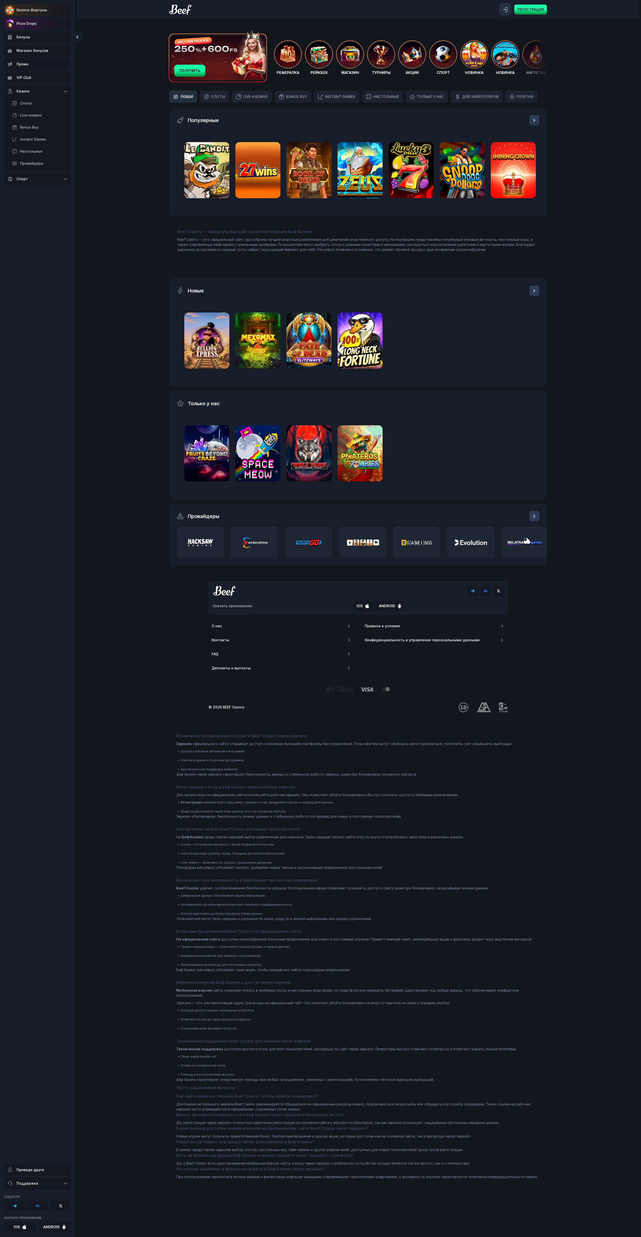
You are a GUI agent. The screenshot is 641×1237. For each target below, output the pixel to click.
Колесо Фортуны (32, 10)
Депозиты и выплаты (231, 668)
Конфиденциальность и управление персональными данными (422, 640)
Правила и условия (382, 626)
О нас (217, 626)
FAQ (215, 654)
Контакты (220, 640)
